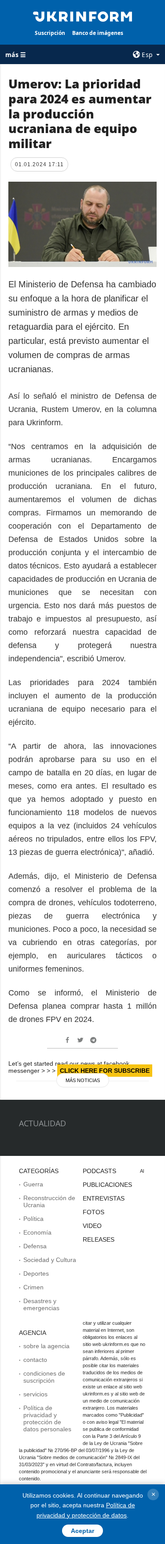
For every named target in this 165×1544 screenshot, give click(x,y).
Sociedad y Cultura (49, 1259)
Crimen (33, 1287)
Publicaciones (107, 1184)
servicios (35, 1394)
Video (92, 1225)
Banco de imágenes (97, 33)
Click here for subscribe (105, 1070)
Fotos (93, 1212)
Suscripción (50, 33)
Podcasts (99, 1170)
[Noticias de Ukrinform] (82, 16)
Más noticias (83, 1080)
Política (33, 1218)
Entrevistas (104, 1198)
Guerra (33, 1184)
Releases (98, 1239)
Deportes (36, 1273)
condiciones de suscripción (44, 1377)
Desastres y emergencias (41, 1304)
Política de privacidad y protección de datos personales (47, 1418)
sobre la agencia (46, 1346)
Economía (37, 1232)
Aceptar (82, 1530)
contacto (35, 1359)
